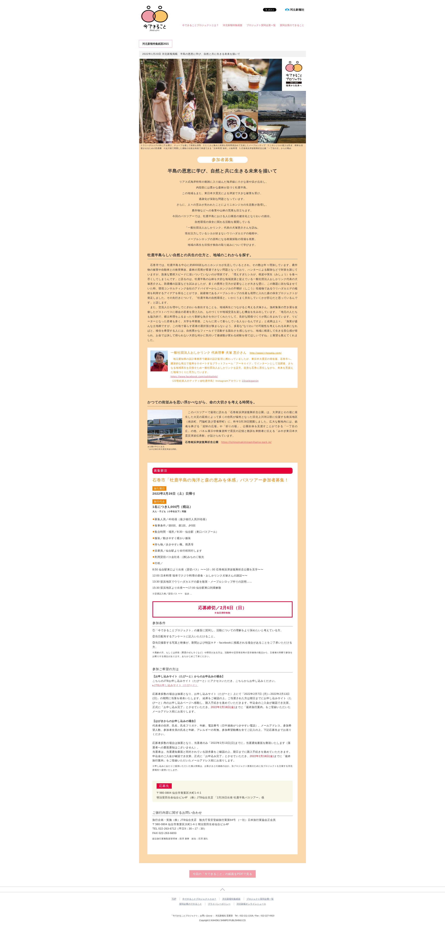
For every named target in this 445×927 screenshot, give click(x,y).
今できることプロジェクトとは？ (200, 25)
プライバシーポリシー (219, 904)
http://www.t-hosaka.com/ (266, 352)
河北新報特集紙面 (232, 25)
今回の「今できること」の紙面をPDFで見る (222, 873)
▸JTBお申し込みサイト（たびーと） (175, 685)
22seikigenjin (250, 380)
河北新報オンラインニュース (251, 904)
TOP (174, 899)
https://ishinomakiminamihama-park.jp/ (246, 442)
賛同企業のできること (292, 25)
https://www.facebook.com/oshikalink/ (194, 376)
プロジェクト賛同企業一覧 (261, 25)
